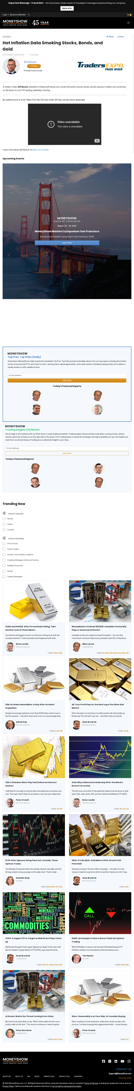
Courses (10, 530)
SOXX (123, 653)
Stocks (10, 571)
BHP (44, 965)
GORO (60, 653)
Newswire (78, 1076)
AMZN (49, 887)
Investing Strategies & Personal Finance (23, 560)
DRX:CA (111, 653)
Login (5, 15)
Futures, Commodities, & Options (20, 554)
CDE (61, 809)
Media (37, 1076)
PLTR (56, 887)
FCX (47, 965)
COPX (60, 965)
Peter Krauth (22, 800)
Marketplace (49, 1076)
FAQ (28, 1076)
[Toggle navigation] (128, 23)
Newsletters (64, 1076)
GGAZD (56, 653)
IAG (58, 731)
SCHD (127, 965)
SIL (128, 731)
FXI (57, 1039)
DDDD (122, 965)
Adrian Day (21, 722)
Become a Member (18, 15)
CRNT (107, 653)
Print (121, 37)
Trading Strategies (14, 576)
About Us (19, 1076)
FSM (61, 731)
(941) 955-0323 (125, 1078)
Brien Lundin (22, 644)
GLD (127, 809)
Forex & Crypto (13, 549)
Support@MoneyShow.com (120, 1074)
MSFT (53, 887)
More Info (67, 8)
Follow (35, 66)
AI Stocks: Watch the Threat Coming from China (29, 1016)
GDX (121, 809)
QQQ (119, 653)
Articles (10, 519)
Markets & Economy (15, 565)
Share (111, 37)
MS (53, 965)
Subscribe (67, 380)
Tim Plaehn (87, 955)
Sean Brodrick (89, 722)
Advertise (7, 1076)
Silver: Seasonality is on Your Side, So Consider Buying (98, 1016)
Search (57, 15)
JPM (50, 965)
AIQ (103, 653)
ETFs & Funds (12, 543)
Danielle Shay (23, 878)
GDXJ (127, 887)
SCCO (56, 965)
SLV (125, 731)
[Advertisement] (67, 321)
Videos (10, 524)
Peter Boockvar (24, 1030)
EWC (116, 653)
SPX (127, 653)
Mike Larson (88, 644)
